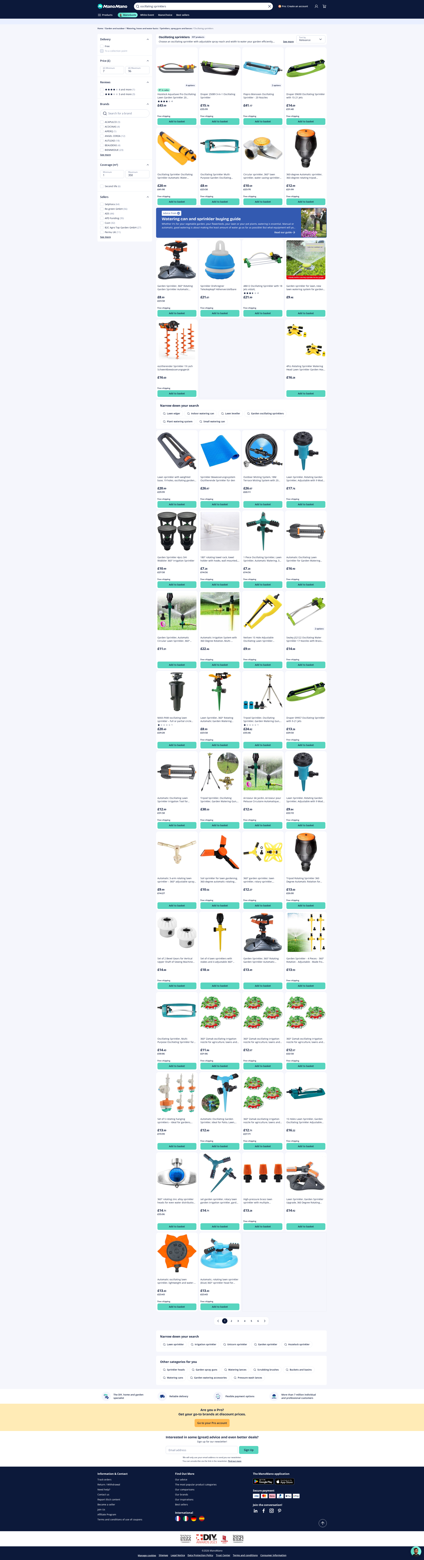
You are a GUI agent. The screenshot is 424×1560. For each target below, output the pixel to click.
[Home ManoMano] (113, 6)
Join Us (101, 1509)
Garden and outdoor (115, 28)
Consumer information (273, 1555)
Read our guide (283, 232)
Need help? (103, 1489)
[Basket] (324, 6)
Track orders (104, 1479)
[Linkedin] (255, 1510)
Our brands (181, 1494)
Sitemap (163, 1555)
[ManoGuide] (416, 1551)
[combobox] (310, 39)
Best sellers (181, 1504)
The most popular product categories (196, 1484)
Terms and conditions (245, 1555)
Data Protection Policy (200, 1555)
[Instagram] (271, 1510)
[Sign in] (316, 6)
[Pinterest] (279, 1510)
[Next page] (264, 1321)
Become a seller (106, 1504)
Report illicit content (108, 1499)
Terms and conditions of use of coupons (119, 1519)
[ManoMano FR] (177, 1518)
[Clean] (270, 6)
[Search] (137, 6)
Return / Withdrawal (108, 1484)
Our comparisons (184, 1489)
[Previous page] (218, 1321)
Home (100, 28)
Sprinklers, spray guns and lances (176, 28)
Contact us (103, 1494)
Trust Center (223, 1555)
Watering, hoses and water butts (142, 28)
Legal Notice (178, 1555)
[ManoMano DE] (193, 1518)
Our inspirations (184, 1499)
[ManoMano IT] (185, 1518)
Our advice (181, 1479)
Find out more (234, 1461)
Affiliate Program (106, 1514)
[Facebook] (263, 1510)
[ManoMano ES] (201, 1518)
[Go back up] (323, 1523)
